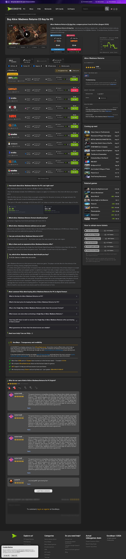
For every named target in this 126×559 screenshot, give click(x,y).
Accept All (6, 555)
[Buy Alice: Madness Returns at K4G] (16, 107)
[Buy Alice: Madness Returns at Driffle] (16, 98)
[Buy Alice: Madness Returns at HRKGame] (16, 116)
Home (6, 14)
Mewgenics (102, 219)
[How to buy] (78, 88)
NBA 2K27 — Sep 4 (102, 162)
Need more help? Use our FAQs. (20, 333)
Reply (28, 408)
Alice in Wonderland (102, 193)
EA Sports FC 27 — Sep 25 (102, 165)
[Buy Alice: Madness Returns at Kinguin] (16, 143)
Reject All (14, 555)
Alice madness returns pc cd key (26, 14)
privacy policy (20, 551)
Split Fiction (102, 207)
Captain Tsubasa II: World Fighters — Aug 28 (102, 150)
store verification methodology (54, 350)
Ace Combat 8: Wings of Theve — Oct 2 (102, 169)
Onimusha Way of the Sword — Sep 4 (102, 158)
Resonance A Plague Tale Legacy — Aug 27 (102, 136)
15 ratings (98, 68)
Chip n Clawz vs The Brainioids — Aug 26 (102, 132)
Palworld (102, 204)
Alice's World (102, 196)
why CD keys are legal (43, 354)
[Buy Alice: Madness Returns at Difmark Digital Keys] (16, 78)
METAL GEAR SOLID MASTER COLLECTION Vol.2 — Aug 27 (102, 139)
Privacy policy (110, 540)
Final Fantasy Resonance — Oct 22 (102, 176)
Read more (113, 84)
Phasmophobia (102, 211)
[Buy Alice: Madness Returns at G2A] (16, 125)
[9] (8, 387)
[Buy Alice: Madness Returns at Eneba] (16, 134)
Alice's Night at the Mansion (102, 200)
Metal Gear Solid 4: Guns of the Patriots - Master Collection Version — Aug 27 (102, 143)
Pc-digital (12, 14)
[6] (14, 387)
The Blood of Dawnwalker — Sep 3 (102, 154)
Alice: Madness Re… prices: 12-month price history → (109, 52)
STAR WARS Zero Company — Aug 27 (102, 147)
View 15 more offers (43, 178)
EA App (69, 24)
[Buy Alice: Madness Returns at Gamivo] (16, 89)
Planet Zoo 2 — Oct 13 (102, 173)
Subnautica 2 (102, 215)
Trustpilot (61, 360)
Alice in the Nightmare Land (102, 189)
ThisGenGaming (90, 80)
